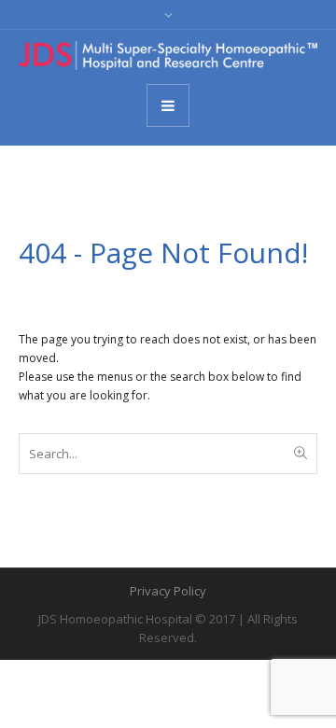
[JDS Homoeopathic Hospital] (168, 55)
